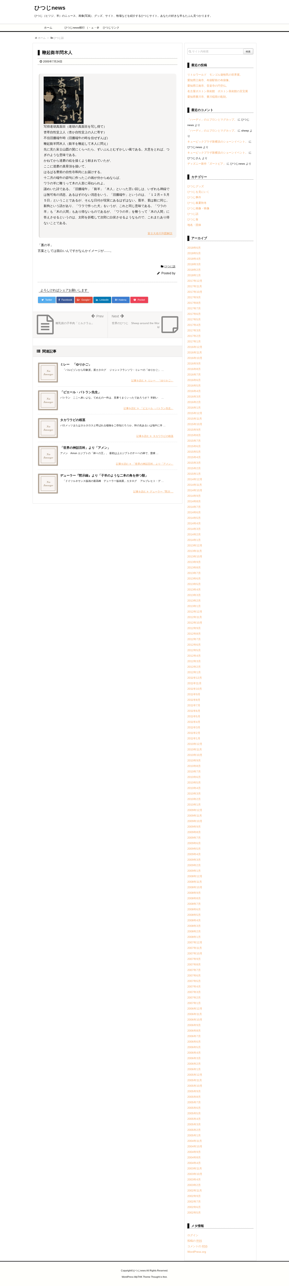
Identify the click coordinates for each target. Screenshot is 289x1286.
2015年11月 (194, 418)
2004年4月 (194, 1163)
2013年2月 (194, 600)
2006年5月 (194, 1047)
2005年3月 (194, 1124)
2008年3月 (194, 925)
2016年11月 (194, 352)
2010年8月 (194, 766)
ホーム (48, 27)
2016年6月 (194, 380)
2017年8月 (194, 302)
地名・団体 (194, 224)
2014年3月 (194, 528)
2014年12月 (194, 479)
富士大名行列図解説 (160, 233)
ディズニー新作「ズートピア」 (206, 163)
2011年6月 (193, 710)
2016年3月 (194, 396)
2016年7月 (194, 374)
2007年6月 (194, 975)
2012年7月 (194, 639)
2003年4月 (194, 1179)
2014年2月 (194, 534)
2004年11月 (194, 1140)
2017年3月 (194, 330)
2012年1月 (194, 672)
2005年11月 (194, 1080)
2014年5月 (194, 517)
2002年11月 (194, 1190)
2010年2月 (194, 799)
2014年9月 (194, 495)
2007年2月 (194, 997)
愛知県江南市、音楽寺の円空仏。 (208, 85)
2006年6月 (194, 1041)
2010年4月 (194, 788)
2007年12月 (194, 942)
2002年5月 (194, 1212)
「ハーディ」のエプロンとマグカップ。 (212, 119)
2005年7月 (194, 1102)
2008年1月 (194, 936)
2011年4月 (193, 721)
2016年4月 (194, 391)
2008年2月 (194, 931)
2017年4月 (194, 324)
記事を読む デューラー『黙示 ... (153, 491)
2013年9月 (194, 562)
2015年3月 (194, 462)
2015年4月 (194, 457)
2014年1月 (194, 539)
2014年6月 (194, 512)
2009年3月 (194, 859)
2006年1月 (194, 1069)
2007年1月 (194, 1003)
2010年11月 (194, 749)
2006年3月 (194, 1058)
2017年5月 (194, 319)
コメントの (197, 1246)
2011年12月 (194, 677)
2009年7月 (194, 837)
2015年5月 (194, 451)
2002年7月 (194, 1201)
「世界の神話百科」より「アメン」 (85, 447)
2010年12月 (194, 743)
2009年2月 (194, 865)
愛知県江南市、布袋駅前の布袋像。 (209, 80)
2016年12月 (194, 347)
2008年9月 (194, 892)
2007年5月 (194, 981)
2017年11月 (194, 286)
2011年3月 (193, 727)
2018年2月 (194, 269)
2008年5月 (194, 914)
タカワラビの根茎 (72, 420)
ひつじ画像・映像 (198, 208)
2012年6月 (194, 644)
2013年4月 (194, 589)
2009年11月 (194, 815)
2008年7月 (194, 903)
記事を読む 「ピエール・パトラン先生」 (148, 408)
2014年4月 (194, 523)
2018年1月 (194, 275)
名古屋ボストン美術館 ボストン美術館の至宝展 (217, 91)
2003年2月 (194, 1185)
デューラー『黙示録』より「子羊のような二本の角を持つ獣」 (104, 475)
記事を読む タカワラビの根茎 (154, 436)
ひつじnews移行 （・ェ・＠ (79, 27)
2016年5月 (194, 385)
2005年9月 (194, 1091)
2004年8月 (194, 1157)
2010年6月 (194, 777)
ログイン (192, 1235)
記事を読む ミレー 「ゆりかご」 (152, 380)
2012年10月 (194, 622)
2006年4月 (194, 1052)
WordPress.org (196, 1251)
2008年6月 (194, 909)
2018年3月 (194, 264)
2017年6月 (194, 313)
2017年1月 (194, 341)
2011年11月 (194, 683)
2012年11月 (194, 617)
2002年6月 (194, 1207)
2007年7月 (194, 970)
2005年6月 (194, 1107)
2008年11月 (194, 881)
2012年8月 (194, 633)
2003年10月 (194, 1174)
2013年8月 (194, 567)
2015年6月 (194, 446)
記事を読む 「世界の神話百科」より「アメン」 (144, 463)
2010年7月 (194, 771)
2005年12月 (194, 1074)
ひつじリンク (111, 27)
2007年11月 (194, 947)
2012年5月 (194, 650)
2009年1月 (194, 870)
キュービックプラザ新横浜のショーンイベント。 (217, 141)
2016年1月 (194, 407)
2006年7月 (194, 1036)
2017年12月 (194, 280)
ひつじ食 (192, 219)
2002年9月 (194, 1196)
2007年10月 (194, 953)
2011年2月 (193, 732)
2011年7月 (193, 705)
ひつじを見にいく (198, 191)
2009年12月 (194, 810)
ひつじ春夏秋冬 (197, 202)
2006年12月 (194, 1008)
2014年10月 (194, 490)
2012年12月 (194, 611)
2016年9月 (194, 363)
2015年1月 (194, 473)
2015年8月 (194, 435)
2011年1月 (193, 738)
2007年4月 (194, 986)
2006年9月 (194, 1025)
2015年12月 (194, 413)
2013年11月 (194, 551)
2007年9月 (194, 959)
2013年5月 (194, 584)
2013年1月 (194, 606)
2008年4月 (194, 920)
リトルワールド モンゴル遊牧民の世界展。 (214, 74)
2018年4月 (194, 258)
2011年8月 (193, 699)
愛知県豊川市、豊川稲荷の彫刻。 (208, 96)
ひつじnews (49, 8)
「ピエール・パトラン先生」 (80, 392)
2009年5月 (194, 848)
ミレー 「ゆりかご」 (76, 364)
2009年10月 (194, 821)
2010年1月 (194, 804)
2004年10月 (194, 1146)
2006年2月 (194, 1063)
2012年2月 (194, 666)
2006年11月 (194, 1014)
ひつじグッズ (195, 186)
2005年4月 (194, 1118)
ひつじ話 (169, 266)
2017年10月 (194, 291)
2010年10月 (194, 755)
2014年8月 (194, 501)
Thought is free (159, 1277)
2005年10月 (194, 1085)
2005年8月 (194, 1096)
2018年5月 (194, 253)
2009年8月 (194, 832)
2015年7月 (194, 440)
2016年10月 (194, 358)
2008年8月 (194, 898)
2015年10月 (194, 424)
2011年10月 (194, 688)
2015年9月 (194, 429)
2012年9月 (194, 628)
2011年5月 (193, 716)
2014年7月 (194, 506)
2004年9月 (194, 1151)
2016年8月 (194, 369)
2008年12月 (194, 876)
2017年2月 (194, 335)
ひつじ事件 (194, 197)
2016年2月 (194, 402)
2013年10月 (194, 556)
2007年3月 (194, 992)
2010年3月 (194, 793)
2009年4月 (194, 854)
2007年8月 (194, 964)
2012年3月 (194, 661)
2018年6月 (194, 247)
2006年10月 (194, 1019)
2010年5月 (194, 782)
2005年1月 (194, 1135)
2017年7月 (194, 308)
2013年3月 (194, 595)
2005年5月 (194, 1113)
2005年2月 (194, 1129)
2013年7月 (194, 573)
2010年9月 (194, 760)
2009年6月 (194, 843)
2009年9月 (194, 826)
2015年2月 (194, 468)
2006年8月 (194, 1030)
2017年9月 (194, 297)
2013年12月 (194, 545)
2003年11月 (194, 1168)
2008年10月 (194, 887)
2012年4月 (194, 655)
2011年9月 (193, 694)
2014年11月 (194, 484)
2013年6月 (194, 578)
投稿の (194, 1240)
